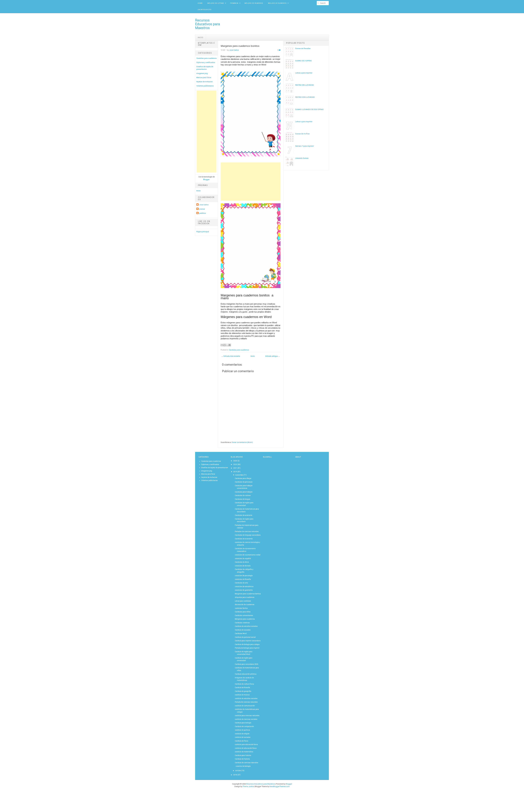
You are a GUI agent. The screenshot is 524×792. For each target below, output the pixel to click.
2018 (235, 775)
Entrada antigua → (272, 356)
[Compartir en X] (227, 345)
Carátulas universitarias (244, 615)
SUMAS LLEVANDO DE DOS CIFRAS (309, 109)
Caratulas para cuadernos (206, 58)
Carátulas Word (241, 633)
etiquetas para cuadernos (244, 597)
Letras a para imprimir (303, 73)
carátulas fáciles (241, 608)
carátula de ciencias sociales (246, 719)
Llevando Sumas (301, 158)
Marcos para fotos (203, 77)
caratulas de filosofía (243, 579)
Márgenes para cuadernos (245, 619)
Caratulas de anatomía (243, 515)
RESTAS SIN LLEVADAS (304, 85)
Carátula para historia (243, 755)
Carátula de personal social (245, 637)
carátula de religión (242, 734)
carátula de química (242, 730)
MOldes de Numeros (254, 3)
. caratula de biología (243, 766)
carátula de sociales (242, 737)
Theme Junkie (248, 786)
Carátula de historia (242, 759)
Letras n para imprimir (303, 122)
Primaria (234, 3)
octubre (238, 771)
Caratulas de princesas (243, 482)
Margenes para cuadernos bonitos (240, 46)
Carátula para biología (243, 723)
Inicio (200, 37)
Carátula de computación (244, 726)
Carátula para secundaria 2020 (246, 664)
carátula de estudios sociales (246, 698)
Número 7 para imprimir (304, 146)
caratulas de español (243, 558)
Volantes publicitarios (205, 86)
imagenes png (202, 73)
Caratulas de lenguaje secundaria (247, 535)
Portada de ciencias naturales (246, 702)
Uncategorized (205, 10)
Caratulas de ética (242, 562)
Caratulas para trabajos (243, 492)
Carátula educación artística (245, 674)
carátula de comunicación (245, 706)
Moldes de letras (215, 3)
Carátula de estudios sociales (246, 626)
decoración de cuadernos (244, 605)
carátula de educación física (246, 748)
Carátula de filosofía (242, 688)
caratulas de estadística (244, 586)
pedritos (202, 213)
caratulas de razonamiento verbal (247, 555)
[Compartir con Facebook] (229, 345)
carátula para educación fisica (246, 744)
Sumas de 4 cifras (302, 134)
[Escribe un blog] (224, 345)
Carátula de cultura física (244, 684)
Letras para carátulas (243, 601)
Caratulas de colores (243, 495)
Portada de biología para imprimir (247, 648)
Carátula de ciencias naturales (246, 763)
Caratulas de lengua (242, 499)
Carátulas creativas (242, 623)
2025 (235, 461)
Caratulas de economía (244, 539)
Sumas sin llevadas (302, 48)
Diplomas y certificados (205, 62)
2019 (235, 472)
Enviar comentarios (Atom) (242, 442)
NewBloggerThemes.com (280, 786)
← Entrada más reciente (230, 356)
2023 (235, 464)
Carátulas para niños (243, 612)
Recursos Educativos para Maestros (207, 24)
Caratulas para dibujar (243, 478)
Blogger (206, 179)
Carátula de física (241, 741)
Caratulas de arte (241, 583)
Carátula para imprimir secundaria (247, 641)
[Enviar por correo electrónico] (222, 345)
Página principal (202, 232)
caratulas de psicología (244, 576)
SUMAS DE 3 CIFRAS (303, 61)
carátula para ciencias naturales (247, 715)
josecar (202, 209)
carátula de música (242, 695)
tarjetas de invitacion (204, 82)
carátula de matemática (244, 752)
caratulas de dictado (243, 566)
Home (200, 3)
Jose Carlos (204, 205)
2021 (235, 468)
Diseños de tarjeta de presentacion (214, 468)
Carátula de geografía (243, 691)
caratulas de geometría (244, 590)
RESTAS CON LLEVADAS (305, 97)
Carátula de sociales (243, 630)
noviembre (239, 475)
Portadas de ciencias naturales (247, 531)
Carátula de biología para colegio (247, 644)
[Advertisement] (206, 132)
